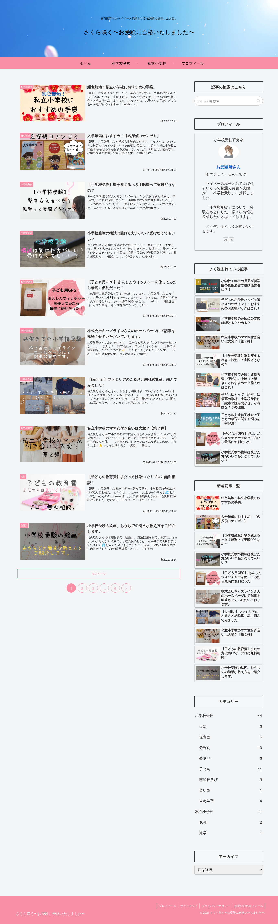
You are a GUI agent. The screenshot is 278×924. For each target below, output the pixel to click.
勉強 (230, 822)
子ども (230, 768)
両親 (230, 726)
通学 (230, 832)
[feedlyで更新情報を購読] (225, 239)
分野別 (230, 747)
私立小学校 (228, 811)
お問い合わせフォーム (248, 906)
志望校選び (230, 779)
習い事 (230, 790)
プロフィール (167, 906)
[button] (258, 101)
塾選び (230, 758)
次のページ (99, 573)
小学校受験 (228, 715)
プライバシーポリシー (216, 906)
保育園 (230, 736)
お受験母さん (228, 167)
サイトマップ (188, 906)
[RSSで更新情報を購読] (231, 239)
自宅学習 (230, 800)
